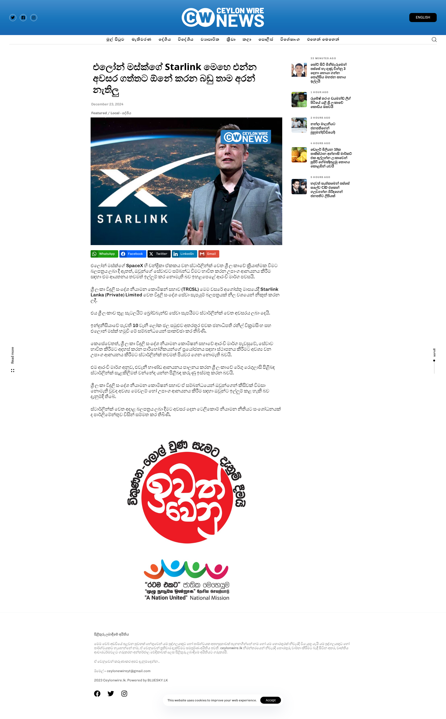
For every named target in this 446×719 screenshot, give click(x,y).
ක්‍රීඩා (231, 39)
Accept (271, 700)
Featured (99, 113)
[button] (433, 39)
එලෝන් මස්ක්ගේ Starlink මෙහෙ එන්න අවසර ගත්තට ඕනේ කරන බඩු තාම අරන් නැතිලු (175, 78)
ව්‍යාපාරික (210, 39)
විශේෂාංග (290, 39)
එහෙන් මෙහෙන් (323, 39)
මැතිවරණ (142, 39)
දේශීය (165, 39)
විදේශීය (186, 39)
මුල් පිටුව (115, 39)
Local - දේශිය (121, 113)
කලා (247, 39)
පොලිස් (266, 39)
